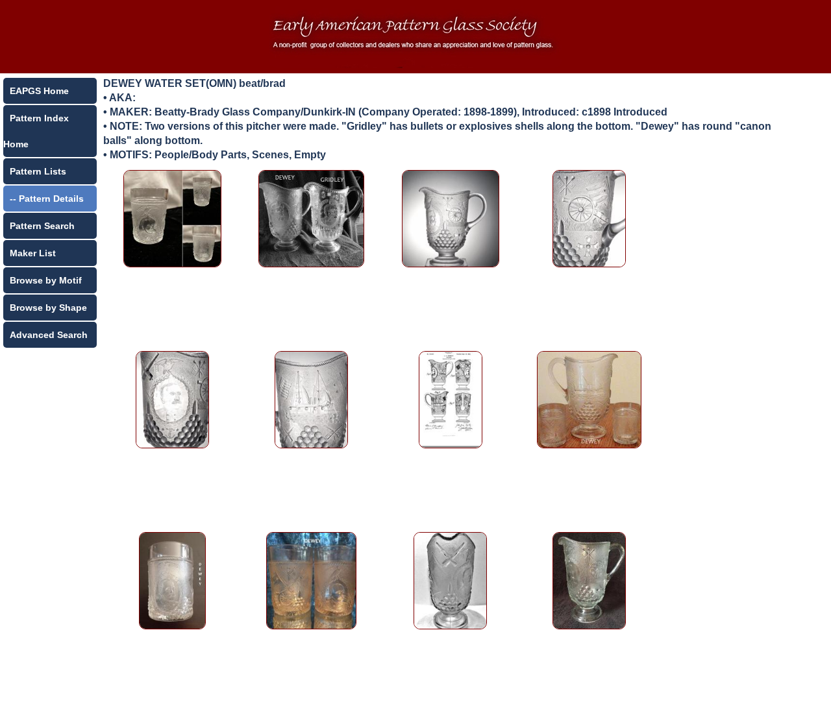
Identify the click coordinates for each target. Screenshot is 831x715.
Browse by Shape (48, 307)
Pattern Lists (38, 171)
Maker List (33, 253)
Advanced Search (49, 335)
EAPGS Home (39, 91)
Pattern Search (42, 226)
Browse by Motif (46, 280)
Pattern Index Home (36, 131)
